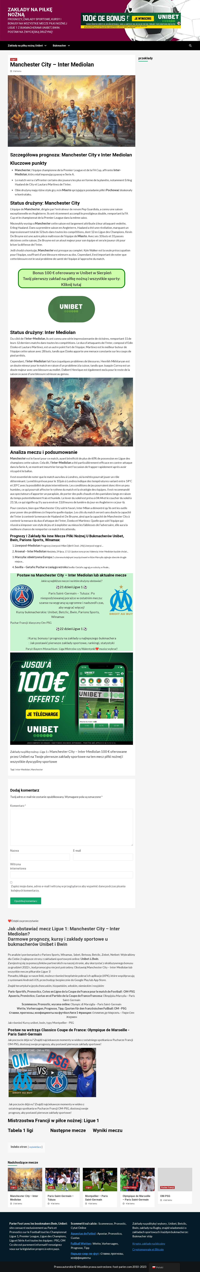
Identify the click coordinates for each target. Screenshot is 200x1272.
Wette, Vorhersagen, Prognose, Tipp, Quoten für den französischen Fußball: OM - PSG (71, 1008)
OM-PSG (165, 1196)
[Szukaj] (190, 46)
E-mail (77, 850)
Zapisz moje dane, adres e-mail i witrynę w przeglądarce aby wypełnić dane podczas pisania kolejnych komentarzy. (68, 888)
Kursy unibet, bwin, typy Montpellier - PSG (48, 1022)
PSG (56, 1240)
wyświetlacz (35, 1147)
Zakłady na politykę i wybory (149, 1223)
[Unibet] (71, 698)
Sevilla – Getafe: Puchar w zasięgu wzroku (41, 567)
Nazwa (14, 850)
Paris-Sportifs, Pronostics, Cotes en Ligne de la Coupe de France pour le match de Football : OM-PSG (71, 991)
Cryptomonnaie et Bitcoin (148, 1249)
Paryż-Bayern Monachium (41, 648)
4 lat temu (55, 1204)
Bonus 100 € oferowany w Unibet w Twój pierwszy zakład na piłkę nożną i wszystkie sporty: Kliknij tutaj (71, 278)
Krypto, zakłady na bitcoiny (148, 1243)
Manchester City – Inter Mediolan (75, 751)
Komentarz (18, 805)
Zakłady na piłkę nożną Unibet (25, 45)
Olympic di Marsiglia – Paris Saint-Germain (71, 1004)
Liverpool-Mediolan (27, 545)
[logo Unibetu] (71, 320)
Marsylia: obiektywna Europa (33, 557)
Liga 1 (13, 59)
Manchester (37, 769)
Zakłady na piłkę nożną (30, 12)
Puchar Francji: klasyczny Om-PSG (31, 622)
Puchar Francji (130, 1187)
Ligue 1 (13, 1236)
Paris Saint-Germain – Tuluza (68, 593)
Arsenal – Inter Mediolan (30, 551)
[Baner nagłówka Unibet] (131, 20)
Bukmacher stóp (142, 1236)
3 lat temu (17, 71)
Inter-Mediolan (22, 769)
